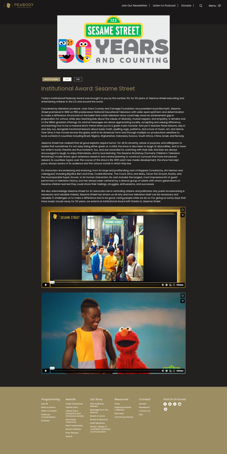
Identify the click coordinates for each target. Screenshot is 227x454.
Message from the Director (99, 411)
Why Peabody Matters (97, 405)
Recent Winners (73, 429)
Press (117, 403)
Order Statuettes (74, 403)
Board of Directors (99, 419)
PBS (78, 79)
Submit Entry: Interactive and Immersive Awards (75, 413)
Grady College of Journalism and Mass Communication (100, 429)
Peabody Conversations (48, 415)
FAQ (141, 414)
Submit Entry (72, 407)
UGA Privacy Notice (124, 417)
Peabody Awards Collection (123, 408)
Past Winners (72, 432)
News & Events (48, 407)
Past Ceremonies (74, 425)
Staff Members (97, 423)
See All (44, 403)
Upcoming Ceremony (71, 420)
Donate (186, 5)
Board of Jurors (97, 416)
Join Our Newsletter (134, 5)
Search (69, 436)
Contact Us (144, 410)
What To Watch (49, 410)
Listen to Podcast (164, 5)
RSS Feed (119, 413)
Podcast (45, 420)
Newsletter (144, 407)
